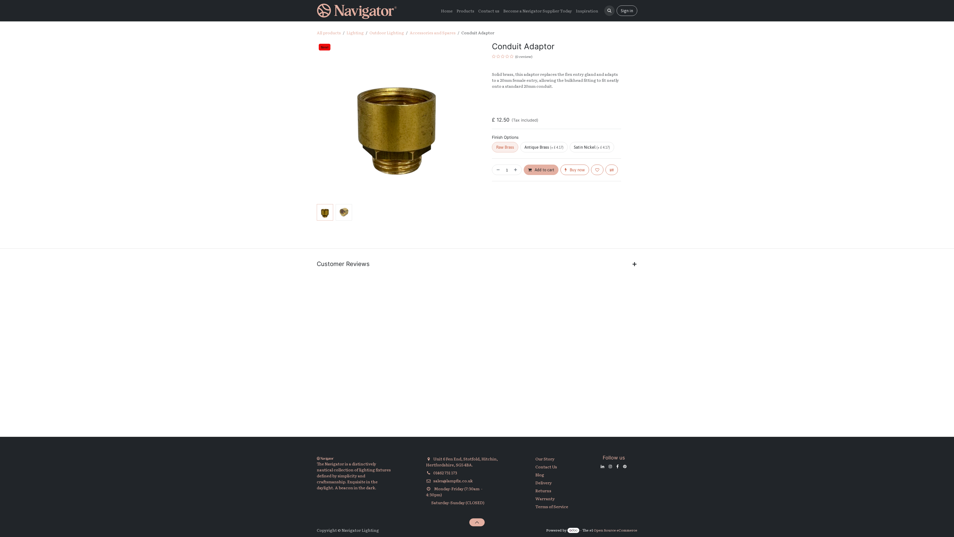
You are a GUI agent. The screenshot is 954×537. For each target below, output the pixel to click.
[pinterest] (625, 466)
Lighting (355, 33)
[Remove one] (497, 170)
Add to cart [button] (544, 170)
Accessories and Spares (433, 33)
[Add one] (516, 170)
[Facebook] (617, 466)
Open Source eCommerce (615, 530)
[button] (609, 10)
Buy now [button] (577, 170)
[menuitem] (447, 11)
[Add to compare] (611, 170)
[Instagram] (610, 466)
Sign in (627, 10)
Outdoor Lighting (386, 33)
